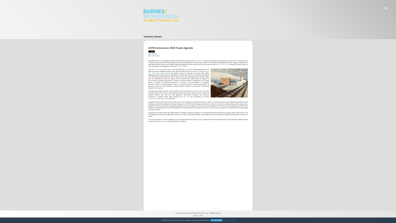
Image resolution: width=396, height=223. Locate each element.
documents (198, 61)
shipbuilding (164, 98)
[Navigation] (386, 8)
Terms (201, 215)
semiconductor (153, 98)
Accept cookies (216, 220)
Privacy (195, 215)
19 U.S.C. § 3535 (181, 66)
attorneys (163, 121)
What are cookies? (229, 220)
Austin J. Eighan (155, 56)
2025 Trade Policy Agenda (159, 69)
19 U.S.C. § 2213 (224, 64)
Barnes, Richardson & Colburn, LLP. (197, 213)
